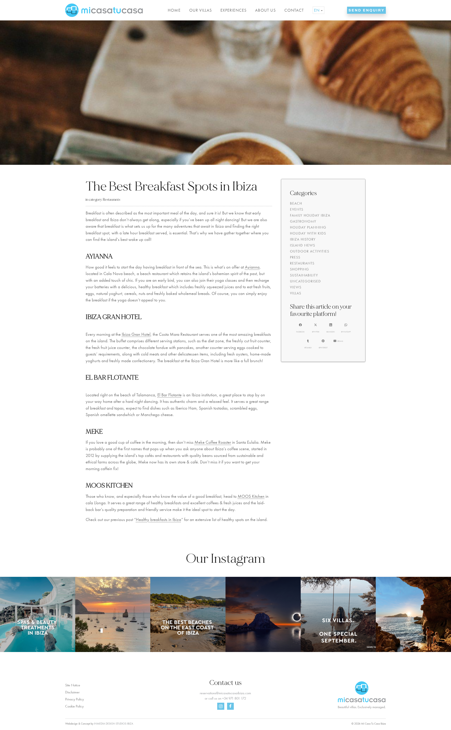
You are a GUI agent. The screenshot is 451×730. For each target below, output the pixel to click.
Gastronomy (303, 221)
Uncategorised (305, 281)
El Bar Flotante (169, 395)
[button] (300, 328)
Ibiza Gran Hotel (136, 334)
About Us (265, 10)
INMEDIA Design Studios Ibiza (113, 723)
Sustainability (304, 275)
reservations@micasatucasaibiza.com (225, 693)
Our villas (200, 10)
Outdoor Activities (309, 251)
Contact (294, 10)
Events (296, 209)
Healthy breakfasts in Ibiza (158, 519)
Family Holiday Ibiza (310, 215)
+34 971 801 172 (234, 698)
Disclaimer (72, 692)
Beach (296, 203)
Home (174, 10)
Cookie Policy (74, 706)
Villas (295, 293)
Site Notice (72, 685)
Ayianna (252, 267)
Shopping (299, 269)
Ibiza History (303, 239)
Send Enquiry (366, 10)
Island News (302, 245)
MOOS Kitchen (251, 496)
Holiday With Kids (308, 233)
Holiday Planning (308, 227)
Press (295, 257)
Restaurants (111, 199)
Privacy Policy (74, 699)
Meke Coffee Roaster (212, 442)
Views (295, 287)
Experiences (233, 10)
